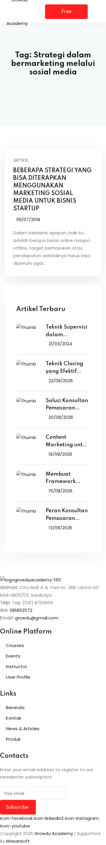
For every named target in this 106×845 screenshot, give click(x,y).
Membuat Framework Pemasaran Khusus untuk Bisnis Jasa (62, 479)
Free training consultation (66, 14)
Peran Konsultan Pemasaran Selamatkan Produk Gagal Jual (67, 515)
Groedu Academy (53, 833)
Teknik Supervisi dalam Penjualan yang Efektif (66, 332)
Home (14, 86)
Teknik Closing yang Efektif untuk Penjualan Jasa (66, 368)
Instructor (16, 666)
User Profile (18, 677)
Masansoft (18, 841)
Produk (13, 739)
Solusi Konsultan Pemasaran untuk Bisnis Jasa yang (67, 405)
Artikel (21, 160)
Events (13, 656)
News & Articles (22, 728)
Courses (15, 645)
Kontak (13, 718)
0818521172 (21, 610)
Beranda (15, 707)
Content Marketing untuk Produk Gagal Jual (67, 442)
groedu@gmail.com (36, 618)
